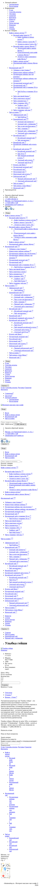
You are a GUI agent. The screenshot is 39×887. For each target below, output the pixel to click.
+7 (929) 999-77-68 (11, 203)
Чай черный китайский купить (21, 582)
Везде (7, 413)
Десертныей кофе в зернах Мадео (22, 483)
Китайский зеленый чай (27, 151)
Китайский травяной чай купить (21, 318)
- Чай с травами (19, 302)
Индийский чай (19, 135)
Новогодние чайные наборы (24, 72)
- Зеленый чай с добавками (23, 297)
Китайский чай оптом (22, 149)
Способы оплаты (15, 12)
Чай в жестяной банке (21, 96)
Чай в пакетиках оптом (22, 98)
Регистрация (13, 6)
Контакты (12, 17)
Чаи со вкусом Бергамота (27, 126)
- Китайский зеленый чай (23, 323)
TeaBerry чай (22, 105)
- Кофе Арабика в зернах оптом (25, 220)
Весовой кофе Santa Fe (22, 35)
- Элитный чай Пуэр (21, 332)
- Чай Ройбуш (19, 290)
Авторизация (14, 4)
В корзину (5, 685)
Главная (8, 632)
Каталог (7, 465)
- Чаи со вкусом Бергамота (23, 299)
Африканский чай (20, 115)
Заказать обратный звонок (14, 195)
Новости (12, 19)
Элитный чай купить (25, 160)
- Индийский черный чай (23, 311)
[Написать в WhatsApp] (8, 209)
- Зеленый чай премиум (22, 295)
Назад (8, 213)
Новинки (12, 25)
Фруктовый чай (19, 172)
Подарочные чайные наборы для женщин (20, 509)
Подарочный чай (20, 85)
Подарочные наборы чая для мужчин (23, 253)
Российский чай (19, 169)
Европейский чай (20, 119)
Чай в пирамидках (20, 101)
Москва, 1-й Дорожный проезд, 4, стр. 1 (19, 201)
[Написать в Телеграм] (11, 209)
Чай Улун (21, 154)
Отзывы (12, 29)
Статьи (11, 21)
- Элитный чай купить (22, 330)
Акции (11, 27)
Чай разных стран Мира (22, 186)
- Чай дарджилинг (20, 313)
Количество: (5, 676)
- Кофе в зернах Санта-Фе (23, 222)
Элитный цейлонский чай (27, 181)
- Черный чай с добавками (24, 304)
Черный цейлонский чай (27, 179)
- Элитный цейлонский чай (23, 350)
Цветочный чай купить (22, 174)
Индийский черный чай (26, 138)
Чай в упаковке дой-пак (22, 110)
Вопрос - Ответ (11, 697)
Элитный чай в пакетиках (27, 133)
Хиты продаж (14, 23)
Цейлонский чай (20, 176)
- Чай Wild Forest (20, 281)
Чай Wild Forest (23, 108)
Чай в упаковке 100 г (21, 103)
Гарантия (12, 16)
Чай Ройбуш (22, 117)
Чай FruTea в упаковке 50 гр (20, 518)
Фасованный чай (16, 68)
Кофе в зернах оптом (18, 33)
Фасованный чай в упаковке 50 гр (22, 265)
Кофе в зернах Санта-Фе (27, 42)
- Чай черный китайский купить (25, 327)
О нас (11, 10)
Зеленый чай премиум (25, 122)
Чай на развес (15, 112)
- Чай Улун (18, 325)
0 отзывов (8, 655)
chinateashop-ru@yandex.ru (14, 204)
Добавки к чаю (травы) (22, 70)
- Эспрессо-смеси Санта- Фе (23, 225)
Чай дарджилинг (23, 140)
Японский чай (19, 188)
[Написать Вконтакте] (6, 209)
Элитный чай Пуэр (25, 162)
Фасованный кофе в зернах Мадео (22, 244)
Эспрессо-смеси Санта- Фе (27, 44)
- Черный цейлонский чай (23, 348)
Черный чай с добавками (27, 131)
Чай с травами (23, 128)
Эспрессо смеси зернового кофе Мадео (23, 490)
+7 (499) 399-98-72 (11, 199)
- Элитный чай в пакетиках (23, 306)
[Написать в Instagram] (13, 209)
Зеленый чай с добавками (27, 124)
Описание (8, 692)
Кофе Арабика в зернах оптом (20, 474)
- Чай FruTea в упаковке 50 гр (24, 267)
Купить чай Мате (20, 165)
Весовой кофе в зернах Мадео (24, 46)
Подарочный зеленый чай (23, 83)
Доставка (12, 14)
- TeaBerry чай (19, 279)
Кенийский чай (19, 142)
